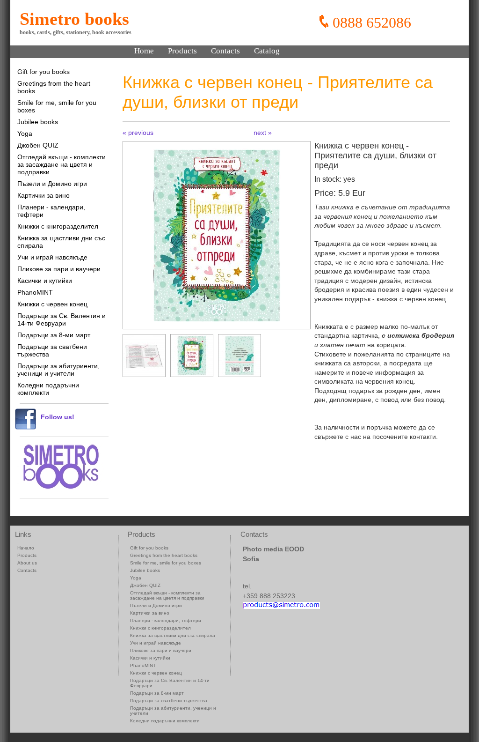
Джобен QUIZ (37, 145)
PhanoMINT (35, 292)
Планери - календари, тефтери (51, 210)
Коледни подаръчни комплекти (48, 388)
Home (144, 50)
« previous (138, 132)
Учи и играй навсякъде (52, 257)
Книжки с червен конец (52, 304)
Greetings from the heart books (53, 87)
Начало (25, 547)
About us (27, 562)
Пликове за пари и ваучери (59, 269)
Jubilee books (37, 122)
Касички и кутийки (44, 280)
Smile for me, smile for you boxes (56, 106)
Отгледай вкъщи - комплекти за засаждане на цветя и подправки (61, 164)
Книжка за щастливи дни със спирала (61, 241)
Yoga (24, 133)
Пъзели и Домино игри (52, 183)
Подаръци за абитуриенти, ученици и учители (58, 369)
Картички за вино (43, 195)
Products (182, 50)
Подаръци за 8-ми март (53, 335)
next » (263, 132)
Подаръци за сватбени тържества (52, 350)
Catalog (267, 50)
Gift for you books (43, 71)
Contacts (225, 50)
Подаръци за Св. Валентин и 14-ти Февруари (61, 319)
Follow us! (57, 417)
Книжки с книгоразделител (57, 226)
